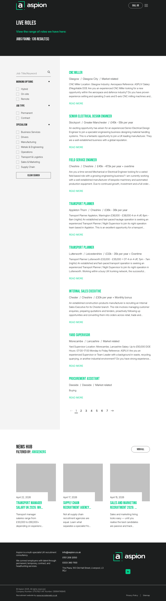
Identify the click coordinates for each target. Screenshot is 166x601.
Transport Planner (81, 203)
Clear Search (33, 175)
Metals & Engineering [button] (32, 147)
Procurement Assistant (84, 378)
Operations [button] (27, 152)
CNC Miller (76, 72)
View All (140, 449)
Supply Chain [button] (28, 166)
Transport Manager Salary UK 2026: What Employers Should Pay (30, 505)
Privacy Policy (132, 595)
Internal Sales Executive (85, 291)
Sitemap (146, 595)
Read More (76, 103)
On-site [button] (25, 94)
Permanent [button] (27, 112)
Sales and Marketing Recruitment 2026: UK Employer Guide (124, 505)
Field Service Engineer (83, 160)
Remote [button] (25, 99)
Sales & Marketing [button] (30, 161)
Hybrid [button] (24, 89)
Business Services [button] (30, 132)
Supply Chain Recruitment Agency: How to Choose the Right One (76, 505)
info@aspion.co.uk (71, 552)
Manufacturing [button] (28, 142)
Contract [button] (25, 117)
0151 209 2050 (69, 557)
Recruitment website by (36, 595)
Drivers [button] (24, 137)
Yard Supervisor (79, 335)
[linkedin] (128, 571)
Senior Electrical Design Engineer (90, 116)
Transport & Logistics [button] (32, 157)
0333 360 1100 (69, 562)
